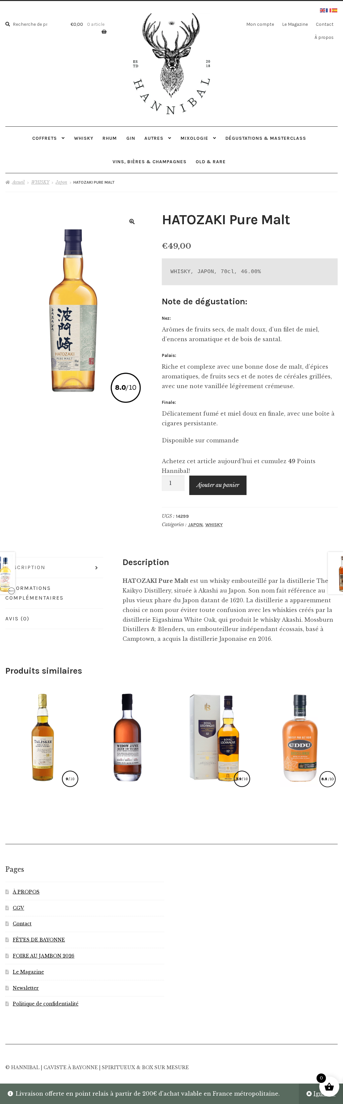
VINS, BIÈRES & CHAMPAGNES (150, 161)
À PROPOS (26, 892)
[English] (323, 9)
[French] (329, 9)
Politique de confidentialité (45, 1004)
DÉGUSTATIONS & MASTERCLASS (265, 138)
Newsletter (26, 988)
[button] (132, 221)
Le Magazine (295, 24)
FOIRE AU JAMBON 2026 (43, 956)
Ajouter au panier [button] (128, 736)
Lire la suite (42, 736)
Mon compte (260, 24)
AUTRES (153, 138)
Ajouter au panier (218, 485)
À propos (324, 37)
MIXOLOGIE (194, 138)
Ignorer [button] (324, 1093)
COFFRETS (44, 138)
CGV (18, 908)
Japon (61, 182)
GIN (130, 138)
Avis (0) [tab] (17, 618)
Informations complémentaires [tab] (34, 593)
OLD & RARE (211, 161)
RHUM (109, 138)
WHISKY (83, 138)
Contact (325, 24)
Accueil (18, 182)
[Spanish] (335, 9)
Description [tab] (25, 567)
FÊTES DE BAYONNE (39, 940)
